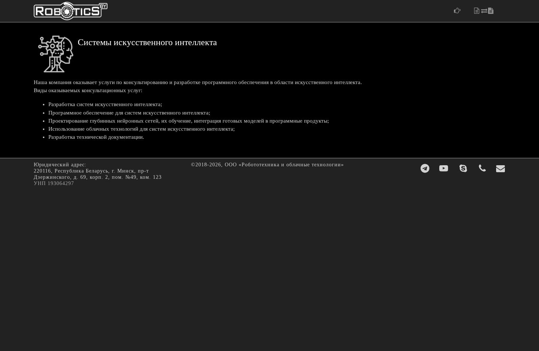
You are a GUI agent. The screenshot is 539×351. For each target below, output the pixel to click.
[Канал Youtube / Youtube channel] (443, 168)
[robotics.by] (70, 11)
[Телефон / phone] (482, 168)
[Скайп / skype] (463, 168)
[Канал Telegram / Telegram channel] (425, 168)
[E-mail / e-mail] (500, 168)
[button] (461, 10)
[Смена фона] (488, 11)
